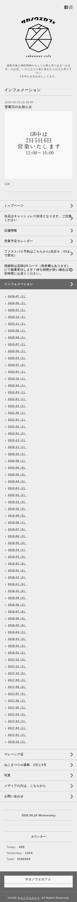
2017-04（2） (17, 714)
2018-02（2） (17, 645)
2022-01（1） (17, 399)
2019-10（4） (17, 508)
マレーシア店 (14, 754)
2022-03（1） (17, 392)
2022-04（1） (17, 385)
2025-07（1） (17, 344)
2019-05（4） (17, 543)
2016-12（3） (17, 741)
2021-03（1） (17, 419)
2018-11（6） (17, 584)
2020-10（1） (17, 453)
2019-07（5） (17, 529)
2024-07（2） (17, 364)
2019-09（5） (17, 515)
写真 (7, 775)
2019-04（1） (17, 549)
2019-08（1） (17, 522)
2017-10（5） (17, 673)
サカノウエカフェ (29, 897)
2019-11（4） (17, 501)
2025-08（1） (17, 337)
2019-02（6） (17, 563)
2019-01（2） (17, 570)
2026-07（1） (17, 296)
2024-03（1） (17, 371)
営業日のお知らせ (18, 107)
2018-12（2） (17, 577)
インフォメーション (18, 284)
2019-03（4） (17, 556)
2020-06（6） (17, 467)
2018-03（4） (17, 639)
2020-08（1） (17, 460)
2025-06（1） (17, 351)
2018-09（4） (17, 597)
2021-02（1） (17, 426)
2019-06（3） (17, 536)
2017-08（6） (17, 686)
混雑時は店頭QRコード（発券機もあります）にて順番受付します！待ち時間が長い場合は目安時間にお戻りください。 (38, 269)
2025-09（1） (17, 330)
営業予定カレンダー (18, 241)
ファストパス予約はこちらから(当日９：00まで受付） (37, 253)
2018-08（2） (17, 604)
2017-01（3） (17, 734)
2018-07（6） (17, 611)
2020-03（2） (17, 488)
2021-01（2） (17, 433)
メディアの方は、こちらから (25, 785)
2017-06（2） (17, 700)
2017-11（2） (17, 666)
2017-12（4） (17, 659)
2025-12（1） (17, 316)
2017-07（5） (17, 693)
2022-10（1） (17, 378)
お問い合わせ (14, 796)
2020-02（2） (17, 495)
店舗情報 (10, 230)
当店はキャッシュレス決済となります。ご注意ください (38, 218)
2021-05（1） (17, 412)
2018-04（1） (17, 632)
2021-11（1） (17, 406)
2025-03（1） (17, 358)
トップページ (14, 205)
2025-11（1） (17, 323)
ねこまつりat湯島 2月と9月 (25, 764)
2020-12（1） (17, 440)
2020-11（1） (17, 447)
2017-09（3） (17, 680)
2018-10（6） (17, 591)
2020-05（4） (17, 474)
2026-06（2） (17, 303)
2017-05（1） (17, 707)
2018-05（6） (17, 625)
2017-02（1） (17, 728)
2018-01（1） (17, 652)
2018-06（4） (17, 618)
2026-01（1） (17, 310)
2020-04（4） (17, 481)
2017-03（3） (17, 721)
